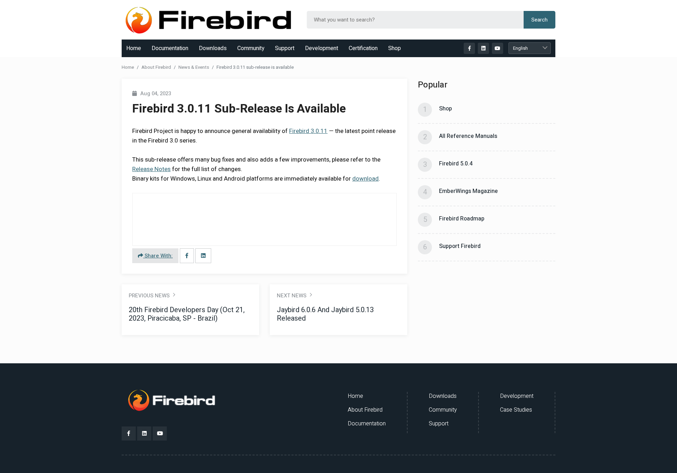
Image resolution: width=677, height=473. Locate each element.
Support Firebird (460, 246)
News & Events (193, 67)
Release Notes (151, 169)
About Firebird (156, 67)
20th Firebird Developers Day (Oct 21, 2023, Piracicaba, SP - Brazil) (187, 314)
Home (133, 48)
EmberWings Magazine (468, 191)
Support (284, 48)
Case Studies (516, 410)
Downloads (213, 48)
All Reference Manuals (468, 136)
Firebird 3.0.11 (308, 131)
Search (539, 20)
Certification (363, 48)
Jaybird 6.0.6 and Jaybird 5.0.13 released (325, 314)
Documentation (170, 48)
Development (321, 48)
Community (250, 48)
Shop (394, 48)
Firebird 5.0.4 (455, 163)
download (365, 178)
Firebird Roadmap (461, 218)
